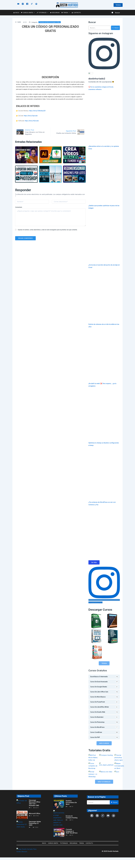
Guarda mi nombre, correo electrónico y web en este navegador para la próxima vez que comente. (47, 229)
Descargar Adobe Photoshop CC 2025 (35, 823)
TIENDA (65, 12)
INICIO (17, 12)
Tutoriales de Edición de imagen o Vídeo (49, 22)
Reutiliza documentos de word (71, 802)
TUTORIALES (42, 12)
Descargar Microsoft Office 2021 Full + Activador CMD (34, 802)
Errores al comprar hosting (71, 817)
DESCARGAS (56, 12)
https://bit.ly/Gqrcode (31, 116)
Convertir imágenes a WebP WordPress (72, 831)
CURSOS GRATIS (28, 12)
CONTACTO (77, 12)
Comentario (18, 207)
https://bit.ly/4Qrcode (32, 121)
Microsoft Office (34, 813)
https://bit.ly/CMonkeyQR (37, 111)
